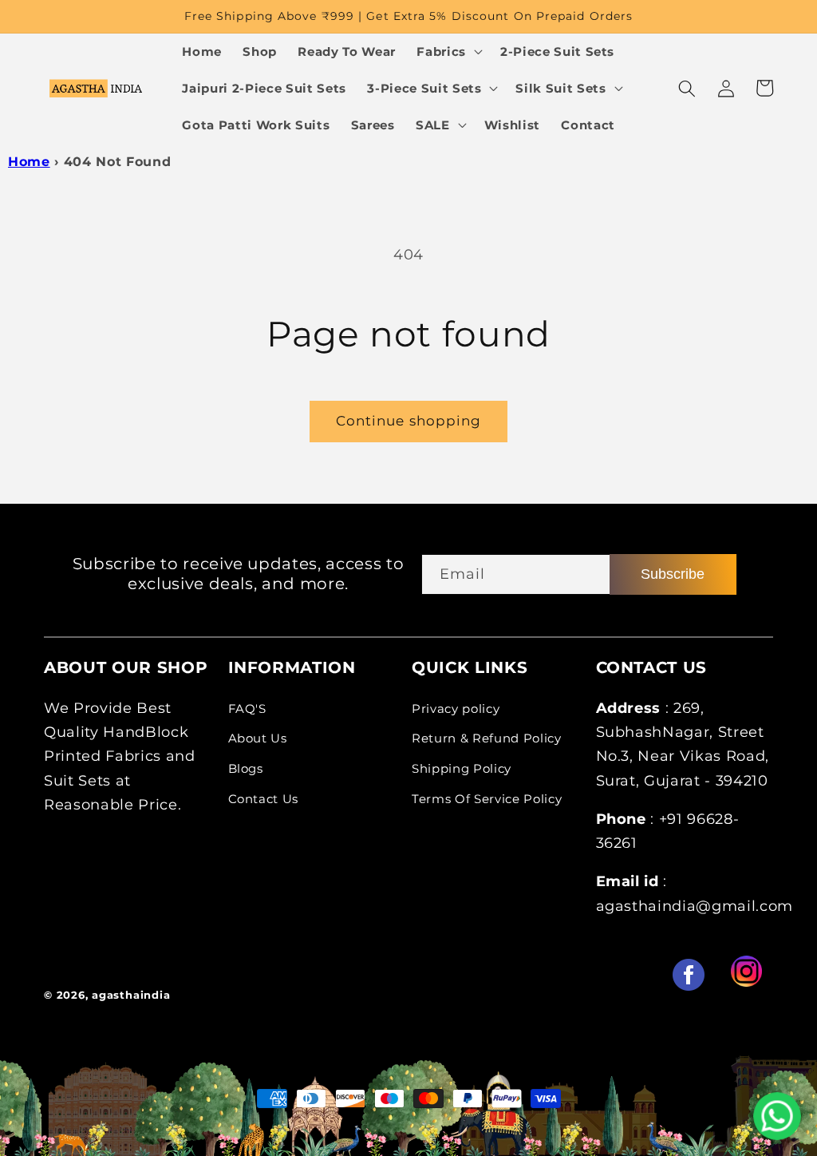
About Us (257, 738)
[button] (448, 52)
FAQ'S (247, 708)
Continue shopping (409, 421)
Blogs (245, 768)
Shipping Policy (461, 768)
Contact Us (263, 798)
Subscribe (673, 574)
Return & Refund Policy (487, 738)
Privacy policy (455, 708)
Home (29, 161)
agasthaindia (131, 994)
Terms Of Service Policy (487, 798)
